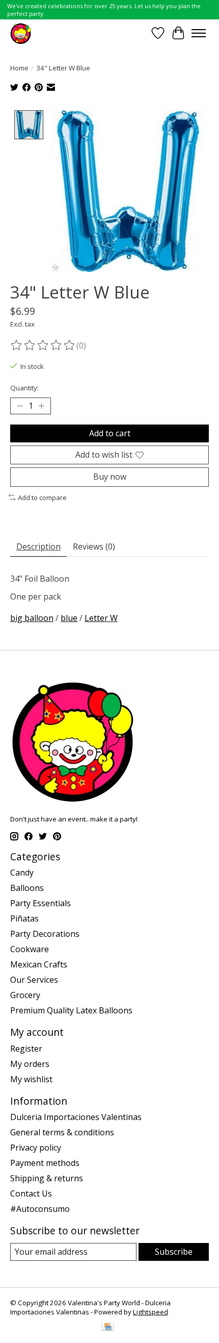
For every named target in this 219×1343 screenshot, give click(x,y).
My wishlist (31, 1079)
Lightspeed (150, 1311)
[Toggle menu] (198, 33)
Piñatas (24, 918)
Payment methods (44, 1162)
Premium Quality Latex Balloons (71, 1010)
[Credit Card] (107, 1328)
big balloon (31, 618)
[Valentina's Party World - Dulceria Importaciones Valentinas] (20, 32)
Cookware (29, 949)
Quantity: (24, 387)
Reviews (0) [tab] (94, 546)
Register (26, 1048)
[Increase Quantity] (41, 406)
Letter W (101, 618)
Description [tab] (38, 546)
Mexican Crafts (38, 964)
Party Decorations (44, 933)
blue (69, 618)
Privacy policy (35, 1147)
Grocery (25, 995)
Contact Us (31, 1193)
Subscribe (174, 1251)
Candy (22, 872)
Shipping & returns (46, 1178)
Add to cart (109, 433)
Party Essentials (40, 903)
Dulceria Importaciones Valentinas (76, 1117)
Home (19, 67)
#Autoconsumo (40, 1208)
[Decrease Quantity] (19, 406)
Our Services (34, 979)
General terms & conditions (62, 1132)
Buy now (109, 476)
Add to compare (42, 497)
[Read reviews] (43, 345)
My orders (29, 1064)
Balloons (27, 887)
